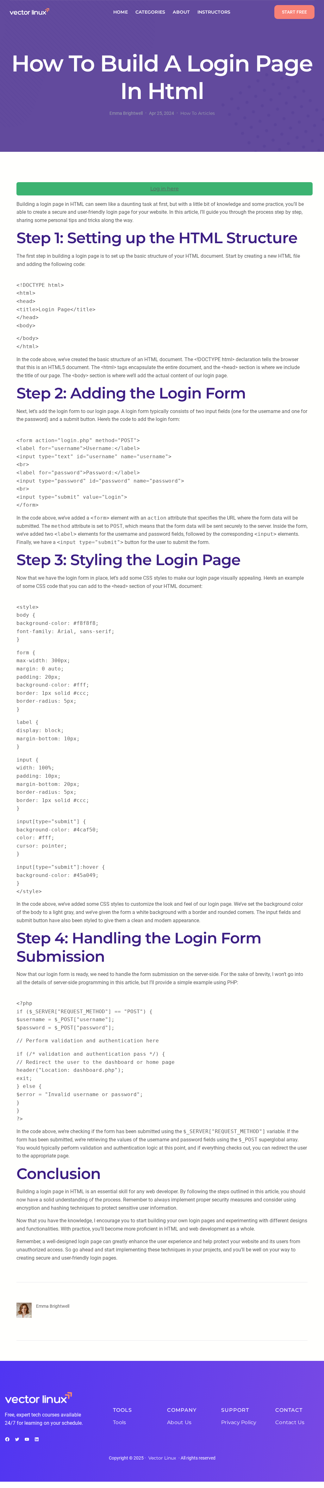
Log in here (164, 189)
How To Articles (197, 113)
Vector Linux (162, 1458)
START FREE (294, 12)
